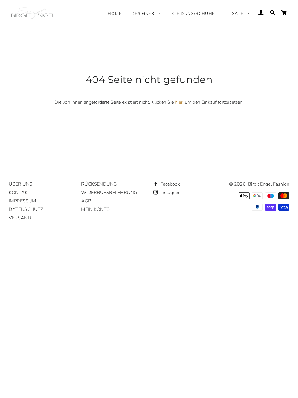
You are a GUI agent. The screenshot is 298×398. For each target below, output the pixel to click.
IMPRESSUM (22, 201)
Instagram (170, 192)
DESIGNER (144, 13)
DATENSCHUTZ (26, 209)
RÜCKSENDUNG (99, 184)
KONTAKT (20, 192)
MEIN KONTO (95, 209)
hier (178, 102)
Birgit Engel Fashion (268, 184)
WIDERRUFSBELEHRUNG (109, 192)
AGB (86, 201)
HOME (115, 13)
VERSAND (20, 218)
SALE (238, 13)
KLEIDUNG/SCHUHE (194, 13)
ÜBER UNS (20, 184)
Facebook (169, 184)
